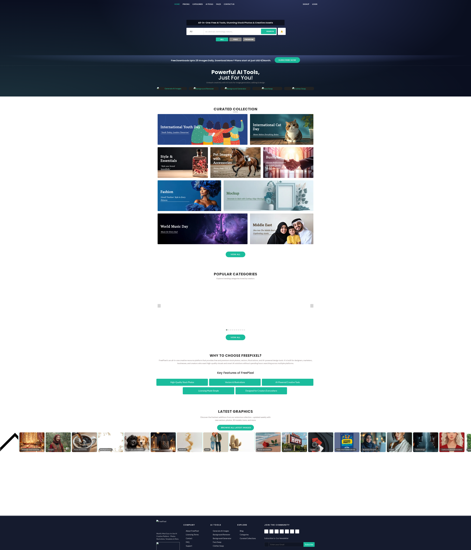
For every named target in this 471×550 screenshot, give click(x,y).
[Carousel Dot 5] (234, 329)
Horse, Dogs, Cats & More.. (222, 169)
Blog (241, 531)
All (222, 39)
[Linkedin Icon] (297, 531)
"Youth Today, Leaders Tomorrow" (175, 132)
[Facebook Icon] (266, 531)
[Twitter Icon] (277, 531)
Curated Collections (248, 538)
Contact (189, 538)
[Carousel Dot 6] (236, 329)
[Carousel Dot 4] (232, 329)
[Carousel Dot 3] (230, 329)
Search (270, 31)
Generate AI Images (221, 531)
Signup (306, 4)
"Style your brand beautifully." (168, 167)
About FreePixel (192, 531)
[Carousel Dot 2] (228, 329)
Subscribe (309, 544)
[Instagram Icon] (271, 531)
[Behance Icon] (292, 531)
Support (189, 546)
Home (177, 4)
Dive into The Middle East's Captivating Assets (264, 232)
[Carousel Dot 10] (244, 329)
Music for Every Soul (169, 231)
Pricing (186, 4)
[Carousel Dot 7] (238, 329)
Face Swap (217, 542)
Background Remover (221, 534)
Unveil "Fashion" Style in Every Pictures (173, 198)
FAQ (187, 542)
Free (235, 39)
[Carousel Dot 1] (226, 329)
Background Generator (222, 538)
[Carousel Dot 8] (240, 329)
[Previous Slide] (159, 306)
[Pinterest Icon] (282, 531)
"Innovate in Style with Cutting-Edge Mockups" (246, 198)
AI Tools (209, 4)
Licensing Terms (192, 534)
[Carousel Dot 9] (242, 329)
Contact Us (229, 4)
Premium (249, 39)
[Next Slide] (311, 306)
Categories (197, 4)
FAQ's (218, 4)
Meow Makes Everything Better (266, 134)
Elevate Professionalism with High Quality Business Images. (276, 165)
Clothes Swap (218, 546)
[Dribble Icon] (287, 531)
